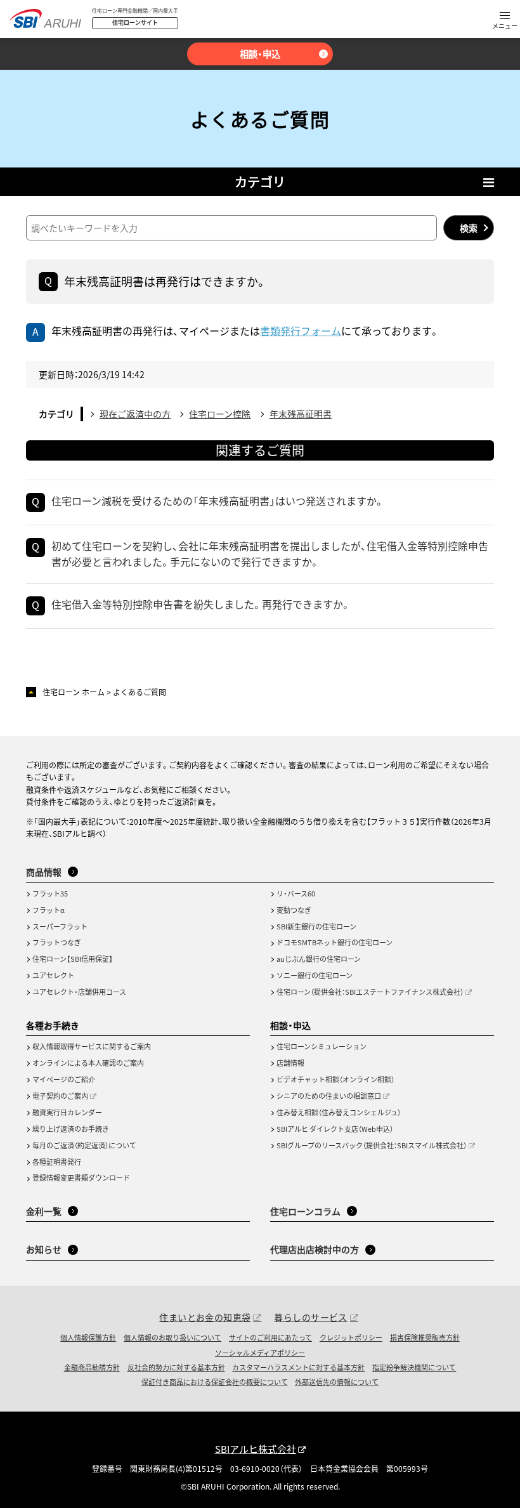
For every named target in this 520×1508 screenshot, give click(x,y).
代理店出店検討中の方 (314, 1249)
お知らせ (44, 1249)
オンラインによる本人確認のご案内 (88, 1063)
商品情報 (44, 871)
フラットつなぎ (56, 942)
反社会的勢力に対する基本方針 (176, 1367)
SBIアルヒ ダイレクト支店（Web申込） (334, 1129)
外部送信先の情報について (337, 1382)
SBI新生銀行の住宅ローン (316, 926)
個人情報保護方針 (88, 1337)
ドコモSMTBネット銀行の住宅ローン (334, 942)
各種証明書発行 (56, 1162)
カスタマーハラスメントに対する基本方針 (298, 1367)
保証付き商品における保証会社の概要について (214, 1382)
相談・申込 (260, 53)
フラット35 (50, 893)
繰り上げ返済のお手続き (70, 1129)
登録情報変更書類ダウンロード (81, 1177)
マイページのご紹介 (63, 1079)
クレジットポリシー (351, 1337)
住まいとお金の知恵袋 (204, 1317)
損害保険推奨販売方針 (425, 1337)
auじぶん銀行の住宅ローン (318, 959)
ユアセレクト (53, 975)
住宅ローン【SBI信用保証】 (72, 959)
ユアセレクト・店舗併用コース (79, 992)
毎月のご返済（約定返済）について (84, 1145)
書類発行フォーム (300, 330)
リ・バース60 (295, 893)
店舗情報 (290, 1063)
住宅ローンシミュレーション (321, 1046)
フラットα (48, 910)
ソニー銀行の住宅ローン (314, 975)
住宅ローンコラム (305, 1211)
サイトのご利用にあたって (270, 1337)
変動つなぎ (293, 910)
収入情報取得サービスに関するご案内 (91, 1046)
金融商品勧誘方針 (92, 1367)
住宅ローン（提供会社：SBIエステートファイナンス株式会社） (370, 992)
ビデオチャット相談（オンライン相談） (335, 1079)
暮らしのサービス (310, 1317)
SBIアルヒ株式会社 (255, 1448)
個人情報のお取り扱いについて (172, 1337)
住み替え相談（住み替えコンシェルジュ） (338, 1112)
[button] (504, 21)
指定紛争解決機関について (414, 1367)
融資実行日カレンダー (67, 1112)
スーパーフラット (60, 926)
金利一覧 (44, 1211)
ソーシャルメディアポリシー (260, 1352)
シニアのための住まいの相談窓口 (328, 1096)
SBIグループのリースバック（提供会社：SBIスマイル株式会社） (371, 1145)
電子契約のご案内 (60, 1096)
